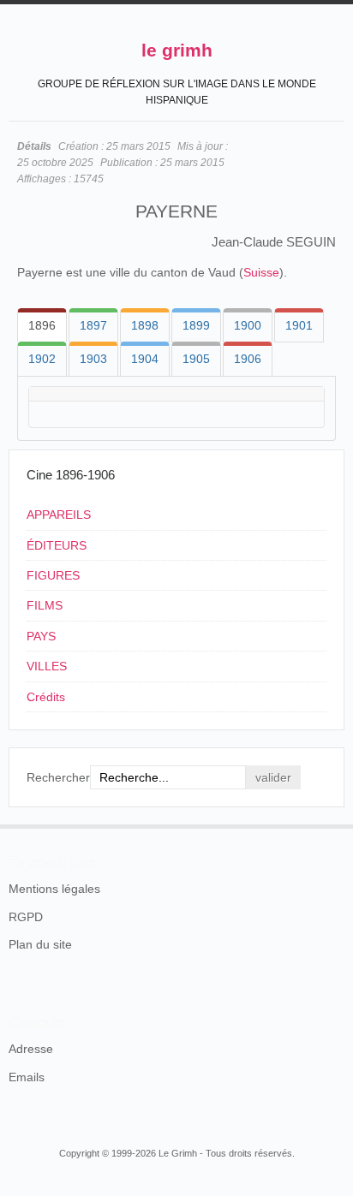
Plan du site (40, 944)
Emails (27, 1077)
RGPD (26, 917)
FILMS (45, 605)
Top (334, 824)
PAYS (41, 636)
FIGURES (53, 575)
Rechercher (58, 777)
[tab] (42, 325)
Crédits (46, 697)
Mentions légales (54, 889)
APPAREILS (59, 514)
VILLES (47, 666)
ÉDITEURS (57, 545)
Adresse (31, 1049)
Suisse (261, 272)
